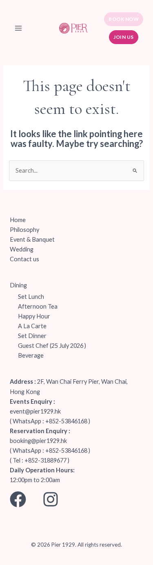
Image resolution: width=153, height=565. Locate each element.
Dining (18, 285)
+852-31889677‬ (45, 460)
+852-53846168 (66, 421)
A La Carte (32, 326)
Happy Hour (34, 316)
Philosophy (24, 229)
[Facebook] (18, 499)
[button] (123, 19)
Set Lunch (31, 296)
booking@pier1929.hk (38, 440)
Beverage (31, 355)
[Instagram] (50, 499)
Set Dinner (32, 335)
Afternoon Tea (38, 306)
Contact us (24, 259)
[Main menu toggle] (18, 28)
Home (18, 219)
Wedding (21, 249)
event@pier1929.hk (35, 411)
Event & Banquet (32, 239)
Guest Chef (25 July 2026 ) (52, 345)
